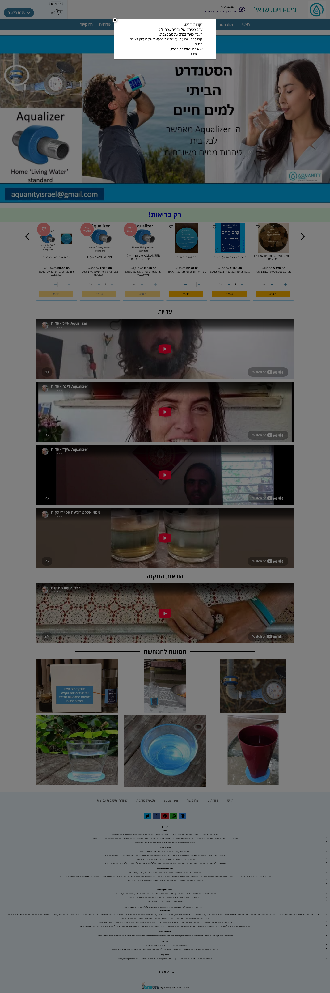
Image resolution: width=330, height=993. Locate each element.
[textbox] (165, 39)
